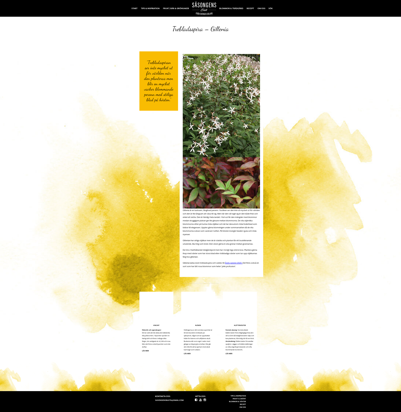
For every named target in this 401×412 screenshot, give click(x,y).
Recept (250, 8)
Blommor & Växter (237, 401)
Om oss (261, 8)
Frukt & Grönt (239, 399)
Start (134, 8)
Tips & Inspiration (150, 8)
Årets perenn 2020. (234, 263)
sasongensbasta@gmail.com (169, 400)
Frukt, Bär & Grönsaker (176, 8)
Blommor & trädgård (231, 8)
